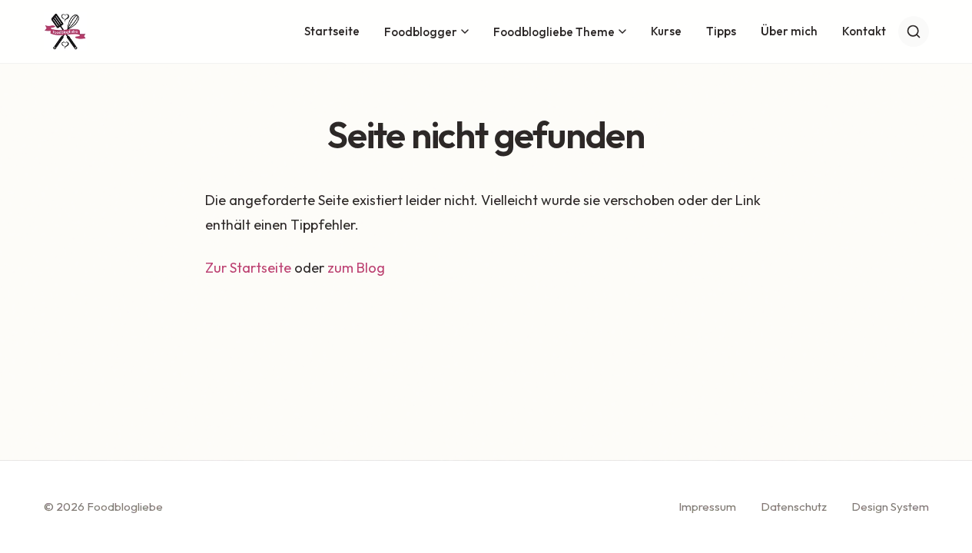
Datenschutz (794, 506)
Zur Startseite (248, 267)
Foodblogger (420, 32)
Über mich (789, 31)
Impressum (707, 506)
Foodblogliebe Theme (554, 32)
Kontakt (864, 31)
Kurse (666, 31)
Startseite (332, 31)
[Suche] (913, 31)
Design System (890, 506)
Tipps (721, 31)
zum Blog (356, 267)
